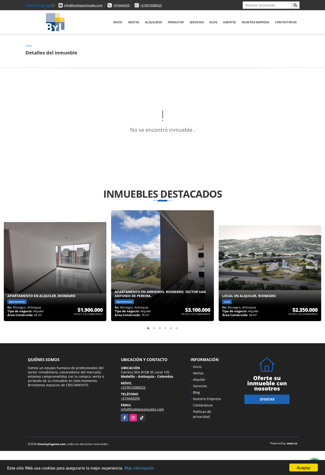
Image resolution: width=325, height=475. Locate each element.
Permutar (176, 22)
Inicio (117, 22)
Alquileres (153, 22)
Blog (213, 22)
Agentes (229, 22)
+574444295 (121, 5)
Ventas (133, 22)
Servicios (197, 22)
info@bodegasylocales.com (83, 5)
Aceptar (303, 467)
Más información (139, 468)
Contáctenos (286, 22)
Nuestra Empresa (255, 22)
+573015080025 (151, 5)
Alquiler (199, 379)
